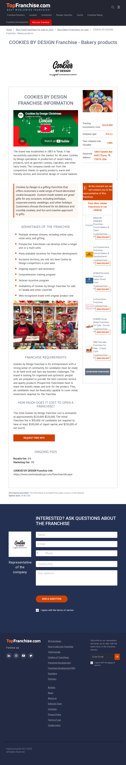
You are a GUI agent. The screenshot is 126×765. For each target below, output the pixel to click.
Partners (52, 679)
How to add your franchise (60, 646)
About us (52, 698)
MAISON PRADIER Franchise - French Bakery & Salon (101, 227)
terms (110, 663)
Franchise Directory (16, 15)
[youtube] (23, 657)
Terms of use (54, 720)
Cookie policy (54, 725)
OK (117, 656)
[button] (113, 7)
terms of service (65, 610)
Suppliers (52, 673)
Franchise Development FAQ (61, 668)
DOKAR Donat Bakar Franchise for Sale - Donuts (101, 325)
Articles (51, 687)
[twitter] (31, 657)
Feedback (124, 323)
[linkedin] (9, 657)
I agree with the (57, 610)
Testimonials (54, 652)
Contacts (52, 709)
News (50, 693)
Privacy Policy (54, 714)
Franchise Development (17, 22)
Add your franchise (40, 22)
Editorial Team (55, 703)
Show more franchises (97, 372)
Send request (103, 237)
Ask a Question (51, 598)
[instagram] (16, 657)
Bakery (109, 133)
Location (33, 15)
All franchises (54, 641)
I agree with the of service (104, 664)
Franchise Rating (95, 15)
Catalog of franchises (58, 657)
